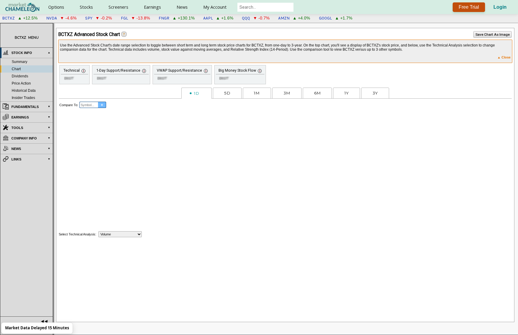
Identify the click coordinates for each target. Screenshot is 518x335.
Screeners (118, 7)
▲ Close (504, 57)
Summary (19, 62)
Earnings (152, 7)
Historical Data (24, 90)
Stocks (86, 7)
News (182, 7)
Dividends (20, 76)
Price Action (21, 83)
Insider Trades (23, 98)
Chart (16, 69)
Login (500, 7)
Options (56, 7)
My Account (215, 7)
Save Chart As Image (492, 34)
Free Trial (469, 7)
